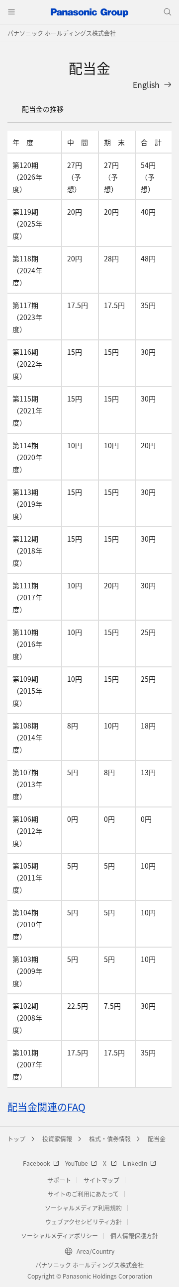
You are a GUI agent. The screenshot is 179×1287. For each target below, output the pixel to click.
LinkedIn (135, 1163)
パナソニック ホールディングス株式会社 (61, 33)
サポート (59, 1180)
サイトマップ (101, 1180)
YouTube (76, 1163)
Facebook (36, 1163)
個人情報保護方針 (134, 1235)
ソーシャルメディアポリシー (59, 1235)
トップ (16, 1138)
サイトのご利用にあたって (83, 1194)
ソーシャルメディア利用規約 (83, 1208)
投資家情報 (57, 1138)
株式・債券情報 (110, 1138)
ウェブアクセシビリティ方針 (83, 1221)
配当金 (157, 1138)
